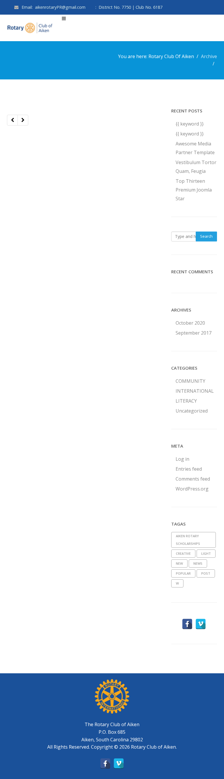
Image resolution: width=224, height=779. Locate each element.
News (197, 563)
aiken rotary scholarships (188, 540)
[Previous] (12, 120)
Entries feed (189, 469)
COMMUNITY (190, 381)
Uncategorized (192, 411)
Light (206, 553)
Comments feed (193, 479)
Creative (183, 553)
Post (205, 573)
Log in (182, 459)
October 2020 (190, 323)
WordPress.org (192, 489)
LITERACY (186, 401)
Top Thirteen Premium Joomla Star (194, 190)
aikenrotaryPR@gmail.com (60, 7)
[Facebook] (187, 624)
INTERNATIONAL (195, 391)
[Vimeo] (200, 624)
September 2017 (193, 333)
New (179, 563)
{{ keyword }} (190, 124)
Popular (183, 573)
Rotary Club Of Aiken (171, 56)
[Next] (23, 120)
